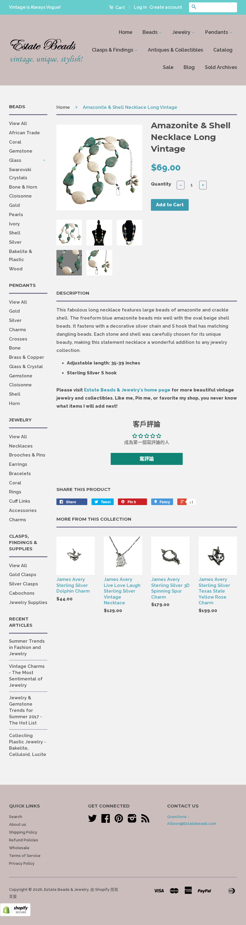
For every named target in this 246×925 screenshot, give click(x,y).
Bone (15, 348)
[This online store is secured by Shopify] (15, 915)
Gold (14, 205)
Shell (14, 233)
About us (17, 824)
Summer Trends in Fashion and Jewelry (27, 647)
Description (72, 293)
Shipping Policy (23, 832)
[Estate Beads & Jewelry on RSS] (145, 820)
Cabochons (21, 593)
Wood (15, 269)
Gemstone (20, 151)
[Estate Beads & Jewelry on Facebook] (105, 820)
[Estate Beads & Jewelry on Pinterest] (118, 820)
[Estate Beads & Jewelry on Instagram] (132, 820)
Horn (14, 403)
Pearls (16, 214)
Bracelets (20, 473)
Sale (168, 67)
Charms (17, 329)
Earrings (18, 464)
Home (125, 32)
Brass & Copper (26, 357)
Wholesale (19, 848)
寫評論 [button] (147, 459)
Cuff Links (19, 501)
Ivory (14, 224)
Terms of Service (24, 855)
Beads (150, 32)
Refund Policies (23, 840)
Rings (15, 492)
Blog (189, 67)
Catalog (222, 50)
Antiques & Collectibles (175, 50)
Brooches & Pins (27, 455)
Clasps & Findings (113, 50)
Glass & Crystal (26, 366)
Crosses (18, 339)
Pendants (217, 32)
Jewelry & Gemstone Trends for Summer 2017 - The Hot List (25, 710)
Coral (15, 142)
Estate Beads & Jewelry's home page (127, 390)
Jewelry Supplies (28, 602)
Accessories (23, 510)
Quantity (161, 184)
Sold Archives (221, 67)
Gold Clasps (22, 574)
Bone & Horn (23, 187)
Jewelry (182, 32)
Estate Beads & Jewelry (66, 889)
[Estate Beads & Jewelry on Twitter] (92, 820)
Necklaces (21, 446)
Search (15, 816)
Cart (120, 7)
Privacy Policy (21, 863)
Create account (165, 7)
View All (18, 123)
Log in (140, 7)
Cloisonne (20, 196)
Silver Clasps (23, 584)
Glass (15, 160)
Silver (15, 242)
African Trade (24, 132)
